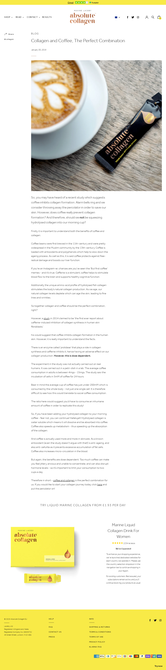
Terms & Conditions (100, 632)
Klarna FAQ (95, 647)
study (47, 318)
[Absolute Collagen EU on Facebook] (127, 17)
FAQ (51, 627)
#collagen (9, 39)
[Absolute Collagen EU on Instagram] (138, 17)
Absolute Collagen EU (19, 619)
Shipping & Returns (99, 627)
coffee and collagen (64, 480)
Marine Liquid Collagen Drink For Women (123, 531)
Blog (35, 33)
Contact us (55, 632)
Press (52, 637)
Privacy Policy (97, 642)
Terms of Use (96, 637)
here (99, 484)
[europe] (117, 17)
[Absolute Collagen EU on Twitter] (132, 17)
